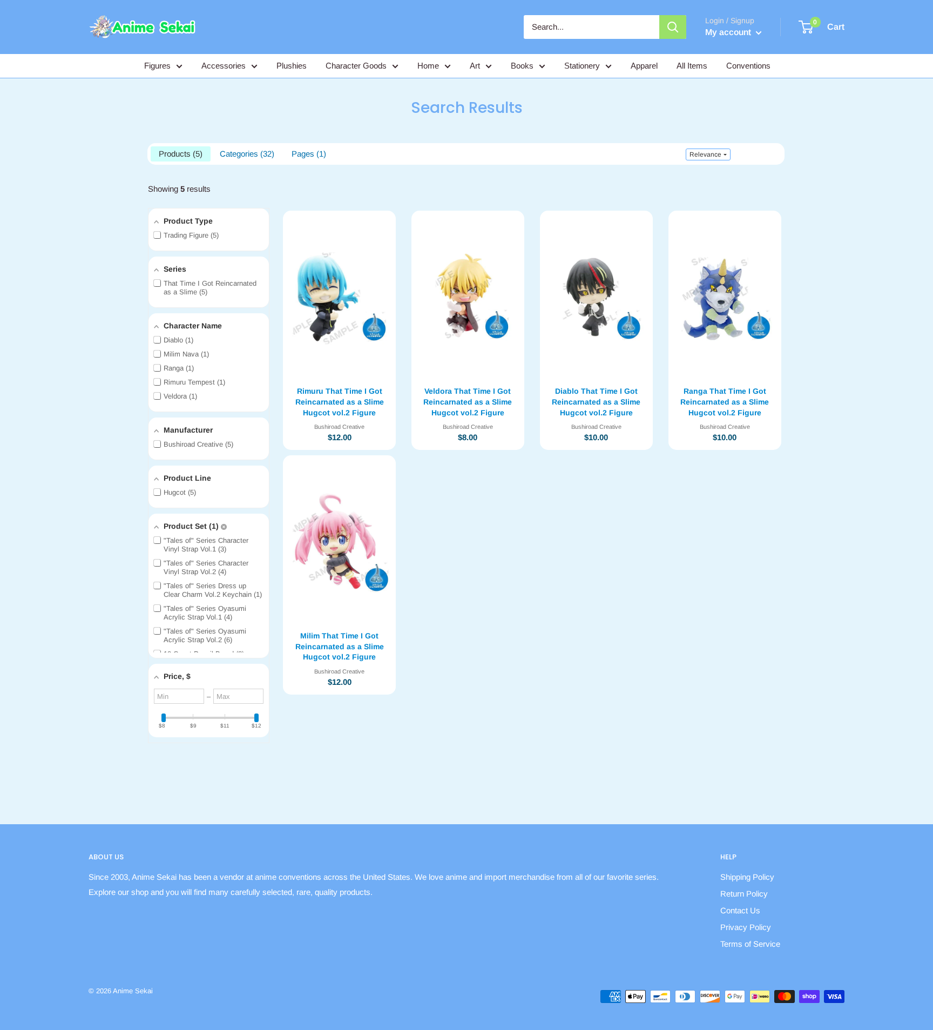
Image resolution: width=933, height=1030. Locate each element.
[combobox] (591, 27)
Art (475, 65)
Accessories (223, 65)
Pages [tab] (307, 153)
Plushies (291, 65)
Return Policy (744, 893)
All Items (692, 65)
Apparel (644, 65)
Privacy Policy (745, 927)
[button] (708, 154)
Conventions (748, 65)
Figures (157, 65)
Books (522, 65)
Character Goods (356, 65)
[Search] (672, 27)
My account (729, 32)
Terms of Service (750, 943)
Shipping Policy (747, 876)
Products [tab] (179, 153)
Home (428, 65)
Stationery (582, 65)
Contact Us (740, 910)
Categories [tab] (246, 153)
